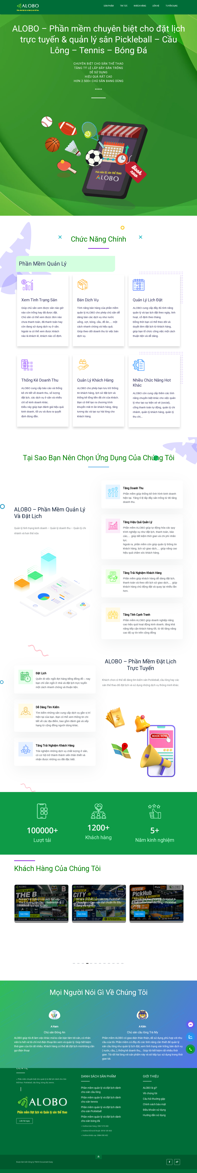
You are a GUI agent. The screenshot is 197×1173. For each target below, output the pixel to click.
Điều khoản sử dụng (154, 1109)
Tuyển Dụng (172, 6)
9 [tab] (109, 964)
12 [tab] (122, 964)
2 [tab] (78, 964)
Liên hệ (155, 6)
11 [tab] (118, 964)
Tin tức (123, 6)
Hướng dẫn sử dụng (154, 1115)
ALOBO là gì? (150, 1087)
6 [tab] (95, 964)
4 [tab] (87, 964)
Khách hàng (140, 6)
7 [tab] (100, 964)
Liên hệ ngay (24, 1121)
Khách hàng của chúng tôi (57, 868)
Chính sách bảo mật (154, 1104)
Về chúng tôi (150, 1093)
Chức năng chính (98, 239)
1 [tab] (74, 964)
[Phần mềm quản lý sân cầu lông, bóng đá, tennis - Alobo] (27, 7)
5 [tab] (91, 964)
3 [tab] (83, 964)
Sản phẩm (109, 6)
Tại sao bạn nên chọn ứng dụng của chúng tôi (98, 458)
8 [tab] (104, 964)
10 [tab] (113, 964)
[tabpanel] (41, 904)
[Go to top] (98, 1157)
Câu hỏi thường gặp (154, 1098)
